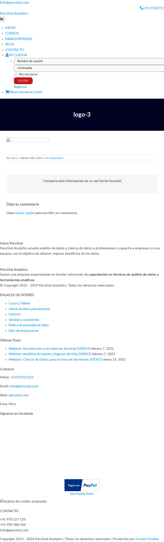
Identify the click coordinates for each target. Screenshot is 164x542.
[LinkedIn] (21, 259)
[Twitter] (9, 259)
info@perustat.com (24, 386)
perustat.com (19, 395)
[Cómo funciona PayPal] (82, 481)
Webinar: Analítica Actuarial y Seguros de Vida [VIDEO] (50, 354)
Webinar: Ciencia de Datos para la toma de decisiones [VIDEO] (55, 359)
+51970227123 (21, 377)
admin (14, 158)
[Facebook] (1, 259)
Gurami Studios (147, 539)
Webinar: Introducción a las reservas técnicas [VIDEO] (49, 348)
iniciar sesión (25, 213)
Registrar (20, 86)
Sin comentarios (54, 158)
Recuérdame (27, 74)
